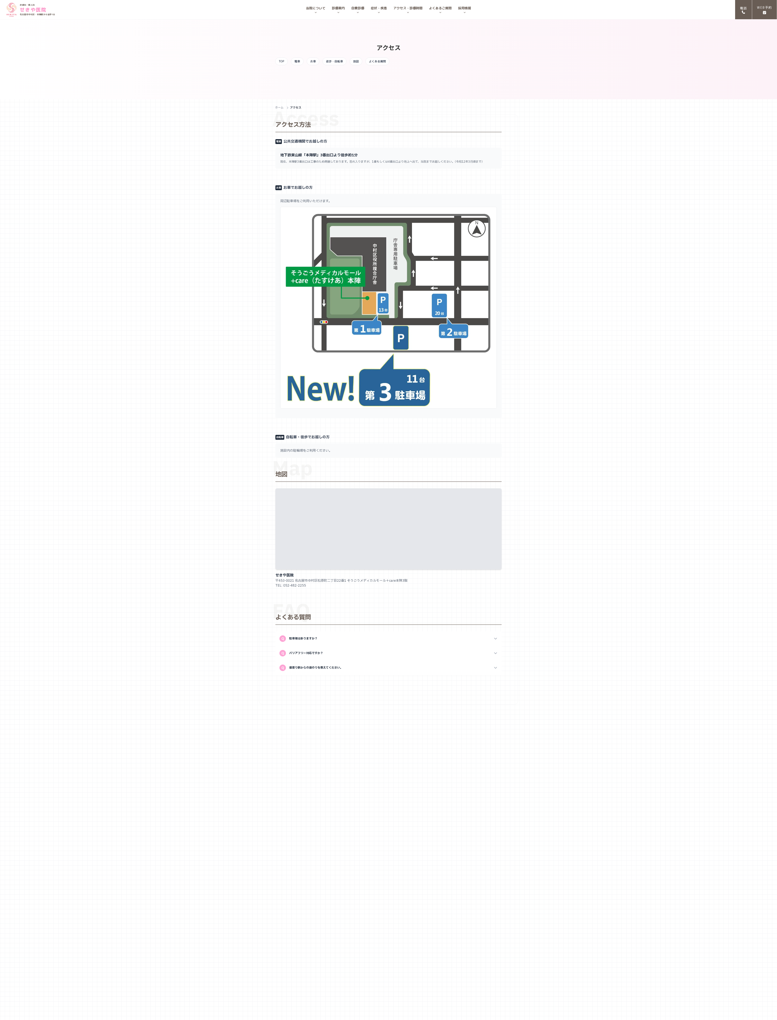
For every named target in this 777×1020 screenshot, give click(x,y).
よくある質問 (377, 61)
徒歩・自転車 (334, 61)
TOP (281, 61)
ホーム (279, 108)
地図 (356, 61)
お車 (313, 61)
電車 (297, 61)
